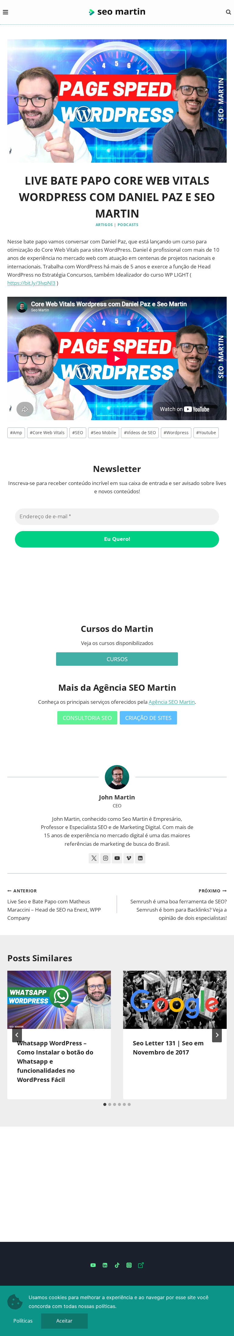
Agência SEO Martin (172, 701)
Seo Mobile (103, 432)
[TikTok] (117, 1265)
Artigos (104, 224)
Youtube (206, 432)
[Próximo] (217, 1035)
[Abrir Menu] (5, 12)
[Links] (141, 1265)
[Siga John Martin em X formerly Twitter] (94, 858)
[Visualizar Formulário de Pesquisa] (228, 12)
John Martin (117, 797)
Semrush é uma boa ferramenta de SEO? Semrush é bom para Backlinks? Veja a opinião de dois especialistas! (178, 904)
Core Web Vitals (47, 432)
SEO (77, 432)
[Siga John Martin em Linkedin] (140, 858)
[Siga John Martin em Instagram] (105, 858)
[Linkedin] (105, 1265)
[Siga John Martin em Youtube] (117, 858)
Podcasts (128, 224)
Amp (16, 432)
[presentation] (59, 1000)
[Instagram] (129, 1265)
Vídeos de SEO (140, 432)
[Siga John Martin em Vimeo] (128, 858)
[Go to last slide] (17, 1035)
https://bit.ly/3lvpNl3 (31, 282)
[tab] (104, 1104)
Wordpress (176, 432)
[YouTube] (93, 1265)
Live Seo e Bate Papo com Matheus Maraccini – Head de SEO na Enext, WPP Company (54, 904)
